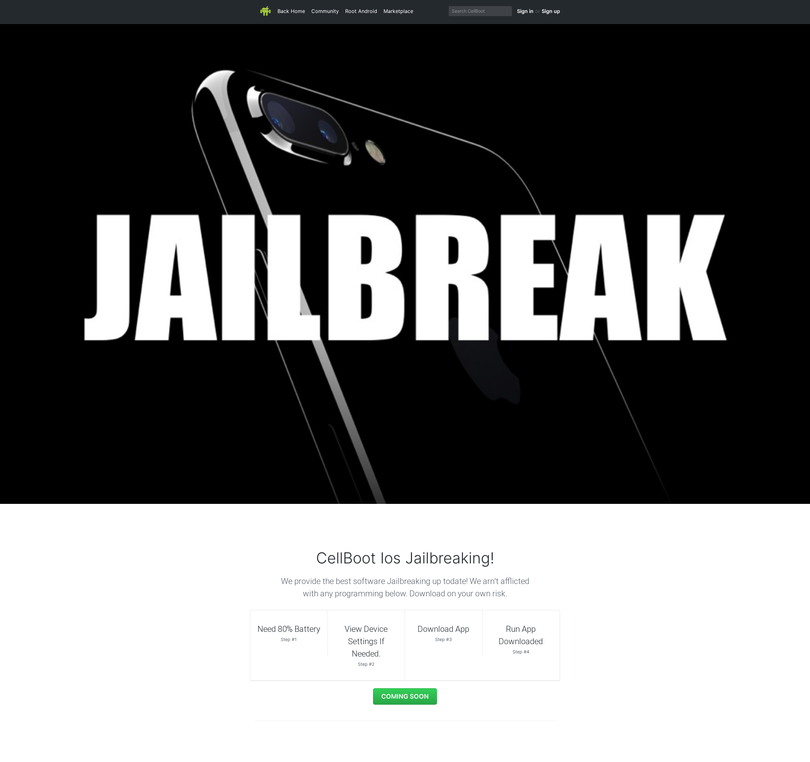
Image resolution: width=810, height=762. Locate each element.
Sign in (525, 11)
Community (325, 11)
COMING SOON (405, 696)
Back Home (291, 11)
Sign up (551, 11)
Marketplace (398, 11)
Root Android (361, 11)
